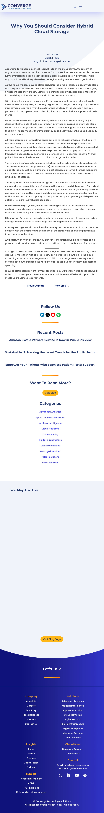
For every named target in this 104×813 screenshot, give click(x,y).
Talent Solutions (50, 457)
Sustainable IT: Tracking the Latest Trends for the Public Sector (50, 352)
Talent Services (72, 737)
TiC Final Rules (31, 787)
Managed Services (50, 451)
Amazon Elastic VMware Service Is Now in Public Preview (50, 340)
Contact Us (31, 724)
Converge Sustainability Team (45, 616)
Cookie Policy (71, 804)
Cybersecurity (50, 434)
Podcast (31, 767)
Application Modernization (50, 417)
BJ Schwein (35, 547)
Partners (31, 719)
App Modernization (72, 710)
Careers (31, 705)
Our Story (31, 710)
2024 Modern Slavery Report (31, 792)
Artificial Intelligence (50, 423)
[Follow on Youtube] (53, 315)
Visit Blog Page (52, 639)
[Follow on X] (48, 315)
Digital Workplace (50, 445)
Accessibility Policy (31, 778)
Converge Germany (73, 749)
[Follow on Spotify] (58, 315)
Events (31, 753)
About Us (31, 701)
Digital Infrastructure (50, 440)
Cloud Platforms (50, 428)
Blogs (31, 749)
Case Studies (31, 762)
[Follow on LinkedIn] (42, 315)
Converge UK (73, 753)
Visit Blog (50, 392)
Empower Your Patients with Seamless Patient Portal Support (50, 364)
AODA (31, 783)
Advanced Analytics (50, 411)
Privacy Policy (55, 804)
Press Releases (50, 462)
